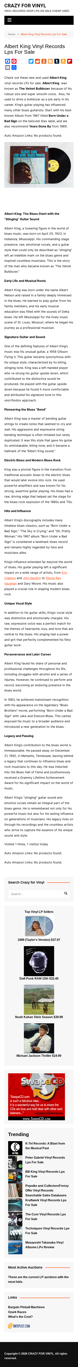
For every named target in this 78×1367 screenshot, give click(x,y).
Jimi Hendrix (32, 578)
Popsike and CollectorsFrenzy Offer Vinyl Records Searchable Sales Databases (47, 1190)
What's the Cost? (20, 1316)
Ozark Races (17, 1312)
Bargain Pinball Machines (26, 1307)
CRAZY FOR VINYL (25, 5)
